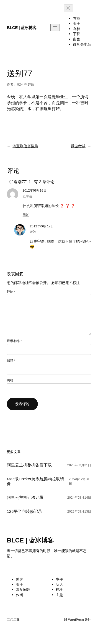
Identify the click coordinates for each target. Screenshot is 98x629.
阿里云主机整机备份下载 (29, 465)
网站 (10, 380)
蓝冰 (20, 84)
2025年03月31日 (79, 465)
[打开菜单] (54, 27)
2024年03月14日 (79, 497)
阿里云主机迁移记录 (25, 497)
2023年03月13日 (79, 511)
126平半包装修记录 (24, 511)
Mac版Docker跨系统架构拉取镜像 (35, 481)
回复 (26, 215)
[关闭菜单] (68, 8)
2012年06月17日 (42, 226)
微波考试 (78, 146)
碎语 (31, 84)
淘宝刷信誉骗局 (25, 146)
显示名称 (14, 341)
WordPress (76, 619)
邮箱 (11, 360)
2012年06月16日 (34, 190)
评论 (11, 292)
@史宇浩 (37, 241)
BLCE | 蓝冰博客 (22, 27)
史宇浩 (27, 196)
